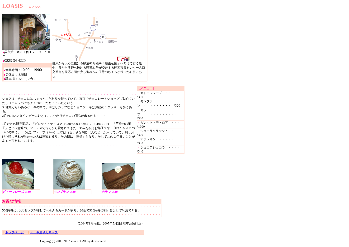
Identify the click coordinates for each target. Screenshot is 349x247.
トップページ (14, 232)
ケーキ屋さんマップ (44, 232)
